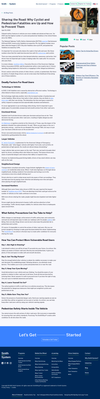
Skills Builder (55, 370)
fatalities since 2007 (15, 191)
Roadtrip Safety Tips (29, 394)
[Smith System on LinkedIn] (2, 363)
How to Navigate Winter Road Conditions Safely (50, 394)
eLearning (55, 353)
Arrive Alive (55, 364)
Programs (53, 4)
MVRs (69, 374)
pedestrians (42, 53)
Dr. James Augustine (8, 143)
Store (87, 373)
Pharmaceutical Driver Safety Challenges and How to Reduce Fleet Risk (86, 65)
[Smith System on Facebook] (5, 363)
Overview (20, 358)
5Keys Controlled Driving (41, 364)
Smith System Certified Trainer (24, 361)
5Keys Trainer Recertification (39, 376)
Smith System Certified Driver (24, 365)
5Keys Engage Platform (74, 361)
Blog (86, 368)
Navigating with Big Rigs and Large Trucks (76, 394)
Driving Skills (55, 367)
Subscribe (64, 39)
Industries (88, 363)
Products (61, 4)
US (97, 4)
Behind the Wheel (41, 353)
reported (45, 41)
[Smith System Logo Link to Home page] (8, 355)
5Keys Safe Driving (40, 361)
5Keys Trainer (38, 373)
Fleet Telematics (72, 371)
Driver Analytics (73, 353)
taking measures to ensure (35, 133)
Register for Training (85, 3)
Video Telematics (73, 368)
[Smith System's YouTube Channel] (7, 363)
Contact (87, 353)
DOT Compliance (56, 377)
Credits (14, 387)
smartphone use (32, 93)
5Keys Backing (39, 367)
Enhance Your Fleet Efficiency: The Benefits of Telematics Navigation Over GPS (87, 78)
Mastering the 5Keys (57, 361)
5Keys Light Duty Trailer (41, 370)
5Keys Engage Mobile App (74, 364)
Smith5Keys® (8, 231)
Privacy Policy (6, 387)
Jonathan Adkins (19, 64)
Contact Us (74, 3)
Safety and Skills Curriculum (56, 373)
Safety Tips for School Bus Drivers (87, 51)
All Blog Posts (8, 13)
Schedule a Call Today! (50, 339)
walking (49, 220)
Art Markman (6, 123)
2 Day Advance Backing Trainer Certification (41, 380)
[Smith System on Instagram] (10, 363)
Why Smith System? (41, 4)
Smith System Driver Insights (23, 370)
